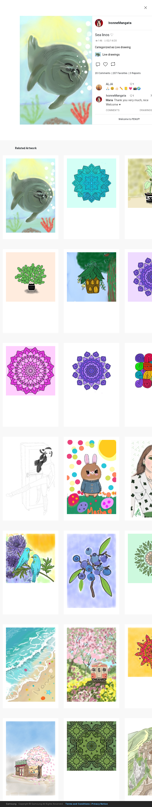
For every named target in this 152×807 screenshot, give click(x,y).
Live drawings (111, 54)
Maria (109, 100)
